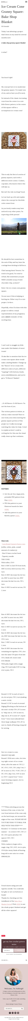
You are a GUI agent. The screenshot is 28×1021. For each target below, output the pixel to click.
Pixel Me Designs (16, 1019)
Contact (16, 1004)
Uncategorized (17, 954)
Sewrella (4, 1)
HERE (18, 904)
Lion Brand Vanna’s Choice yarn (13, 544)
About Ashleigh (10, 1004)
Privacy (20, 1004)
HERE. (10, 500)
